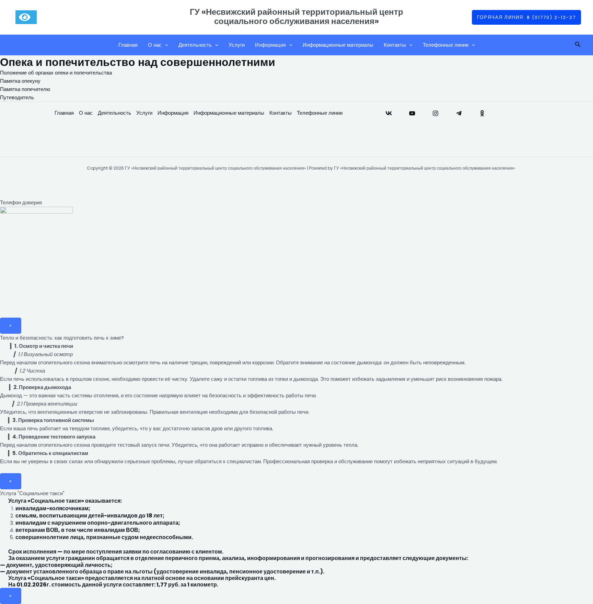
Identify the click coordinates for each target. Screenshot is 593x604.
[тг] (459, 113)
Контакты (395, 44)
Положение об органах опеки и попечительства (56, 72)
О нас (155, 44)
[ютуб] (412, 113)
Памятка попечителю (25, 89)
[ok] (482, 113)
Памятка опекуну (20, 80)
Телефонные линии (445, 44)
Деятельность (195, 44)
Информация (270, 44)
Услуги (237, 44)
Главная (128, 44)
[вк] (389, 113)
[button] (526, 17)
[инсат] (435, 113)
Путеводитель (17, 97)
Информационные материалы (338, 44)
